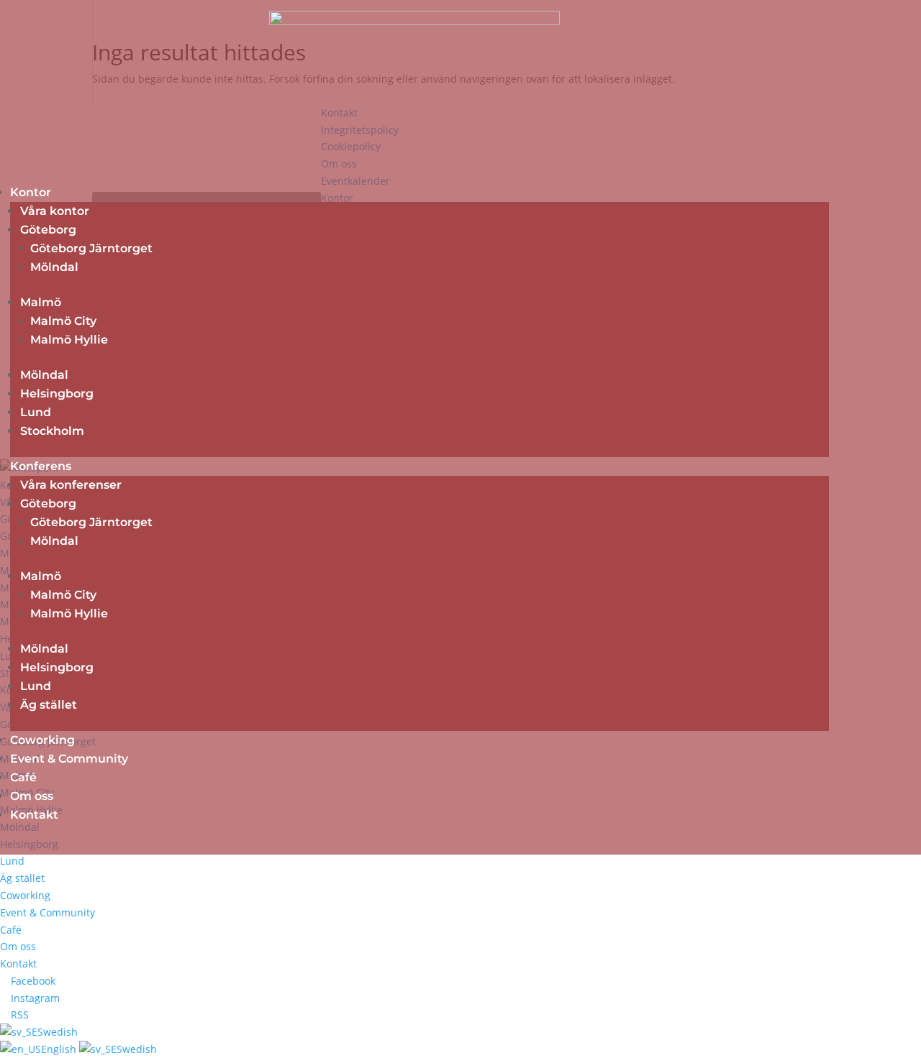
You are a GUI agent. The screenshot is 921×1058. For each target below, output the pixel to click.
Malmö (40, 302)
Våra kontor (54, 211)
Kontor (30, 192)
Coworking (42, 740)
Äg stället (48, 705)
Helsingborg (57, 393)
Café (23, 777)
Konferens (40, 466)
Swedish (57, 1032)
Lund (35, 412)
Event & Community (69, 758)
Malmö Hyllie (69, 339)
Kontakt (34, 815)
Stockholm (52, 431)
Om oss (31, 796)
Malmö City (63, 321)
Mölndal (54, 267)
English (60, 1049)
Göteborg (48, 229)
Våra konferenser (71, 485)
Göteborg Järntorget (91, 248)
